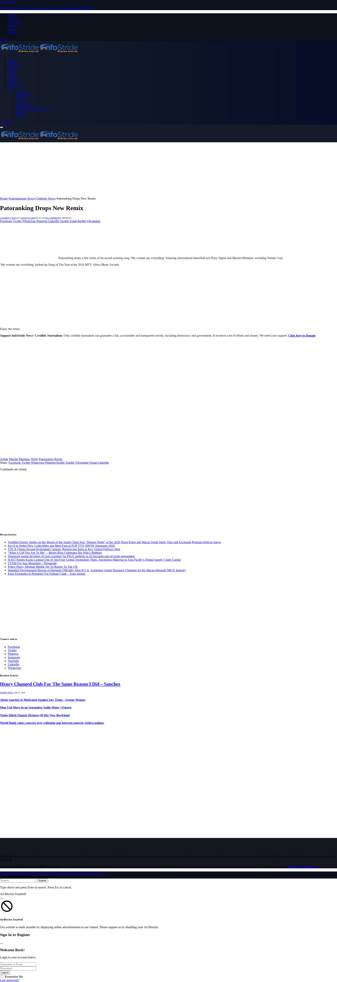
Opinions (21, 102)
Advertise (14, 18)
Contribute (14, 22)
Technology (15, 84)
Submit (42, 880)
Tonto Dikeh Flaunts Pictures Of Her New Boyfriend (35, 715)
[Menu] (1, 127)
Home (11, 60)
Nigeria (12, 74)
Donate (12, 25)
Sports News (6, 693)
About (12, 15)
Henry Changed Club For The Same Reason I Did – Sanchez (60, 684)
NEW (34, 459)
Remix (58, 459)
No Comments (53, 218)
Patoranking (46, 459)
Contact (12, 32)
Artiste (4, 459)
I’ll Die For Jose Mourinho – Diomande (32, 563)
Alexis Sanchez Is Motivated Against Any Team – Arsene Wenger (43, 700)
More (11, 88)
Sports (12, 81)
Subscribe (6, 122)
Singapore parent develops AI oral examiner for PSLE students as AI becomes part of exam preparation (71, 556)
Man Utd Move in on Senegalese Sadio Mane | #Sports (36, 707)
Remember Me (14, 976)
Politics (12, 77)
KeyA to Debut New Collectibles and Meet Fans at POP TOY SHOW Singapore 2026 (61, 545)
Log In (5, 972)
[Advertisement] (117, 169)
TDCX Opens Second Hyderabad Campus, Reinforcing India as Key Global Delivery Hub (64, 549)
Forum (12, 29)
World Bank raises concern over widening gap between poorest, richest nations (52, 723)
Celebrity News (8, 218)
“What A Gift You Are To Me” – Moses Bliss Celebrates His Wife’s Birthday (55, 552)
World (19, 112)
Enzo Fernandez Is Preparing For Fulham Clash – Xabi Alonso (46, 573)
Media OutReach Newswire (33, 109)
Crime (11, 70)
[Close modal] (1, 898)
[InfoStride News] (39, 53)
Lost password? (9, 980)
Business (13, 63)
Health (20, 98)
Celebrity (13, 67)
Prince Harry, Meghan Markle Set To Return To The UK (43, 566)
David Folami (28, 218)
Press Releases (25, 105)
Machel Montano (19, 459)
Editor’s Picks (24, 95)
